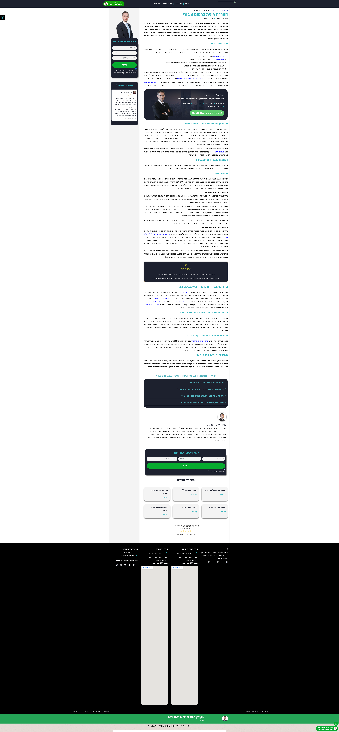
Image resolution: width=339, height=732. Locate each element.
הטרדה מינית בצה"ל (189, 490)
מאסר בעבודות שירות (151, 305)
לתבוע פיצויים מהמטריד (199, 341)
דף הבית (225, 10)
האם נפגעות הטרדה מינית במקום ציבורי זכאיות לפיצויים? (200, 389)
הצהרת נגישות (85, 711)
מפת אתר (74, 711)
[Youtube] (125, 565)
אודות (187, 4)
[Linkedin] (129, 565)
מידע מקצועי (167, 4)
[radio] (191, 531)
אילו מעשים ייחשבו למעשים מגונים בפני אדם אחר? (202, 396)
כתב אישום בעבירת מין (157, 302)
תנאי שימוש (107, 711)
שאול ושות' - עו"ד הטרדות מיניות (212, 95)
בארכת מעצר (180, 302)
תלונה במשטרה (185, 292)
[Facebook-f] (134, 565)
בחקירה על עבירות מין (161, 298)
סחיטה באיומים (218, 57)
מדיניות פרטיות (96, 711)
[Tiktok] (117, 565)
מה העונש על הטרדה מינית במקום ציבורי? (206, 382)
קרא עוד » (223, 495)
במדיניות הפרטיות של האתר (170, 470)
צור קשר (156, 4)
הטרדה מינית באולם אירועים (215, 490)
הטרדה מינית (215, 10)
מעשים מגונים (219, 60)
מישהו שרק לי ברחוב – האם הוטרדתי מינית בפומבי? (202, 402)
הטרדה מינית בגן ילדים (217, 507)
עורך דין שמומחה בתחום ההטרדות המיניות (192, 78)
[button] (186, 382)
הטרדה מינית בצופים (189, 507)
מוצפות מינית (219, 152)
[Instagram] (121, 565)
